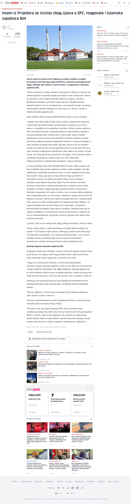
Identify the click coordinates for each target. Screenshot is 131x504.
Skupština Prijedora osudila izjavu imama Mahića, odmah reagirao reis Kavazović (64, 365)
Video (105, 3)
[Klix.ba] (12, 2)
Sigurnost (101, 481)
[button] (87, 389)
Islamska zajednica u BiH (43, 332)
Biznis (33, 3)
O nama (69, 481)
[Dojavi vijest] (124, 3)
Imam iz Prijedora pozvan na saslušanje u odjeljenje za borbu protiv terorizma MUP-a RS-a (63, 376)
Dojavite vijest (26, 481)
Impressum (39, 481)
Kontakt (59, 481)
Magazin (51, 3)
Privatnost (90, 481)
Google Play (72, 493)
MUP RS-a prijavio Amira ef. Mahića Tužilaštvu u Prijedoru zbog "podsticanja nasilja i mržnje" (62, 353)
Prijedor (30, 332)
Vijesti (25, 3)
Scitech (70, 3)
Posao (97, 3)
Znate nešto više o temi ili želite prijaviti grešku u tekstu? (47, 327)
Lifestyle (61, 3)
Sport (41, 3)
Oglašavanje (79, 481)
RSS (82, 488)
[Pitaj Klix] (119, 3)
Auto (79, 3)
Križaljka (88, 3)
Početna (15, 481)
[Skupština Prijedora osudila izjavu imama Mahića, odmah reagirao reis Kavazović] (32, 366)
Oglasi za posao (113, 481)
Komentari (50, 481)
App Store (60, 493)
